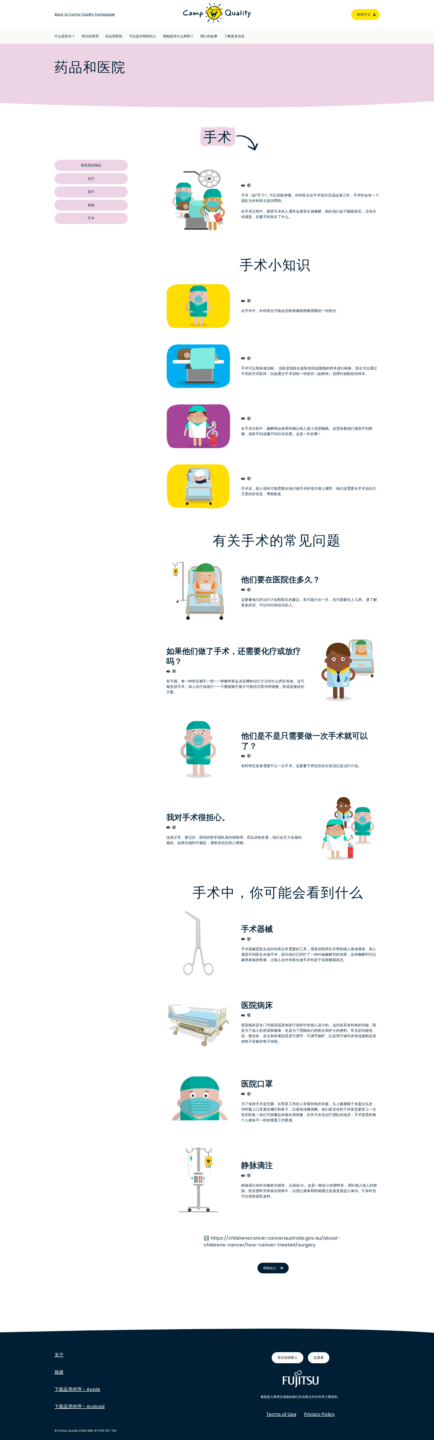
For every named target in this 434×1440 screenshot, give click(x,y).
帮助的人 (270, 1268)
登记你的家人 (287, 1357)
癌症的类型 (90, 36)
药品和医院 (114, 36)
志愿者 (319, 1357)
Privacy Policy (319, 1414)
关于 (59, 1355)
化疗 (91, 178)
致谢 (59, 1372)
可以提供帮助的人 (142, 36)
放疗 (91, 191)
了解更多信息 (234, 36)
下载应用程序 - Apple (77, 1389)
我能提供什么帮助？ (178, 36)
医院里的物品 (91, 165)
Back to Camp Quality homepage (84, 14)
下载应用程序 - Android (79, 1406)
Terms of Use (281, 1414)
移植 (91, 205)
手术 (91, 218)
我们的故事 (208, 36)
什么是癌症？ (64, 36)
